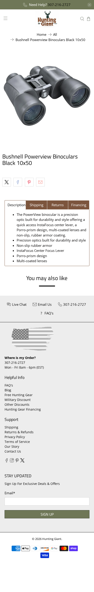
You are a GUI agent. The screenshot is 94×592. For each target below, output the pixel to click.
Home (41, 34)
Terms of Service (17, 441)
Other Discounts (17, 404)
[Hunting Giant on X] (22, 461)
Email (10, 493)
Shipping (11, 427)
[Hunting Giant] (47, 19)
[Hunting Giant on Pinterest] (17, 461)
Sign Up (47, 514)
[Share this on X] (6, 182)
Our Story (12, 446)
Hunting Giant (51, 539)
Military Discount (18, 399)
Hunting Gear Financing (23, 409)
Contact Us (13, 451)
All (55, 34)
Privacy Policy (15, 437)
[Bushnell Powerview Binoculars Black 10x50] (47, 95)
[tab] (15, 205)
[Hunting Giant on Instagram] (12, 461)
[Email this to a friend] (40, 182)
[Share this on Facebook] (17, 182)
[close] (89, 5)
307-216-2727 (59, 4)
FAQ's (9, 385)
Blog (8, 390)
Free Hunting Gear (19, 395)
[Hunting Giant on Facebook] (7, 461)
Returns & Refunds (19, 432)
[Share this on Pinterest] (29, 182)
